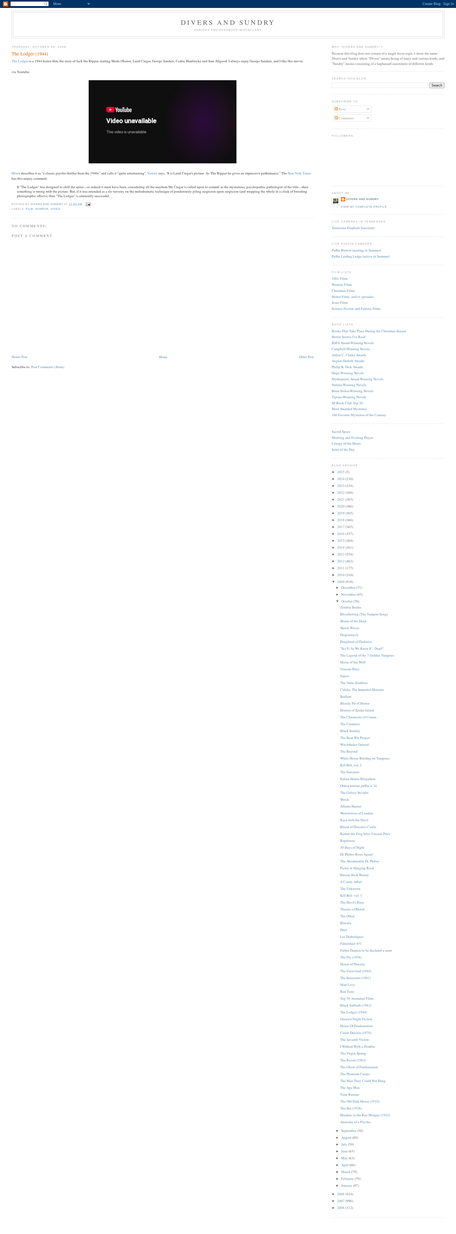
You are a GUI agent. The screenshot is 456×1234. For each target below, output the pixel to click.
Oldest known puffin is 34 (358, 785)
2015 (341, 540)
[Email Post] (88, 204)
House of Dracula (352, 964)
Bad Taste (347, 991)
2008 (341, 1194)
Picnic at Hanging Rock (357, 868)
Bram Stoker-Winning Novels (352, 390)
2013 (341, 554)
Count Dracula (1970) (355, 1032)
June (345, 1151)
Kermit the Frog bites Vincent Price (365, 833)
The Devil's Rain (352, 902)
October (347, 601)
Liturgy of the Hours (346, 443)
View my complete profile (364, 206)
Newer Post (19, 356)
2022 (341, 492)
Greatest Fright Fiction (356, 1019)
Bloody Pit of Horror (354, 703)
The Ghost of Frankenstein (359, 1067)
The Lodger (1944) (353, 1012)
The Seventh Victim (354, 1039)
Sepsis (344, 675)
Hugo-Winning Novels (348, 373)
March (346, 1171)
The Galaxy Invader (354, 792)
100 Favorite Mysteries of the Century (359, 414)
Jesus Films (340, 302)
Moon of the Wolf (352, 662)
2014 (341, 547)
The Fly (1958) (351, 957)
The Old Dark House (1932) (359, 1101)
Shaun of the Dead (353, 621)
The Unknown (350, 888)
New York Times (299, 173)
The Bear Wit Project (355, 737)
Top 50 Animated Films (357, 998)
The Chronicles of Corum (358, 717)
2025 (341, 471)
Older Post (306, 356)
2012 (341, 561)
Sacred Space (341, 431)
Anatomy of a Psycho (355, 1121)
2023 (341, 485)
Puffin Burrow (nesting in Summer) (356, 250)
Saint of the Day (343, 449)
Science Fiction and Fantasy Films (356, 308)
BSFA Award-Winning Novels (353, 342)
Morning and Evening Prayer (352, 437)
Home (163, 356)
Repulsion (347, 840)
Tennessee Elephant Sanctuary (353, 227)
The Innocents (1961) (355, 977)
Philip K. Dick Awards (347, 366)
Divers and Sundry (228, 22)
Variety (152, 173)
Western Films (342, 284)
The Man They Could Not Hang (363, 1080)
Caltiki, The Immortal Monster (362, 689)
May (345, 1158)
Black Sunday (350, 730)
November (349, 594)
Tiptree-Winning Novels (349, 397)
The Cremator (350, 724)
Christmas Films (343, 290)
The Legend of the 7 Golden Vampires (367, 655)
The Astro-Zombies (354, 682)
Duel (343, 929)
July (344, 1144)
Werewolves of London (356, 813)
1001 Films (340, 278)
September (349, 1130)
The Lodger (20, 61)
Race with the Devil (354, 820)
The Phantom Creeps (355, 1073)
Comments (346, 118)
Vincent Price (349, 669)
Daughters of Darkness (356, 641)
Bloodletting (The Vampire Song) (364, 614)
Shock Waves (349, 627)
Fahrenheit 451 (351, 943)
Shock (344, 799)
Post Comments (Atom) (47, 366)
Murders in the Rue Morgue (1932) (365, 1115)
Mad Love (347, 984)
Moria (16, 173)
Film (29, 208)
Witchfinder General (354, 744)
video (55, 208)
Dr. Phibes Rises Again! (356, 854)
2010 (341, 574)
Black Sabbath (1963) (355, 1005)
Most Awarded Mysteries (349, 408)
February (348, 1178)
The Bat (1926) (351, 1108)
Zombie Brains (350, 607)
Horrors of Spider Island (357, 710)
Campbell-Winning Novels (351, 349)
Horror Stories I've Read (348, 336)
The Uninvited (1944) (355, 971)
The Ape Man (350, 1087)
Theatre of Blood (352, 909)
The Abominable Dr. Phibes (359, 861)
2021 (341, 499)
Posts (342, 109)
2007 (341, 1200)
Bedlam (345, 696)
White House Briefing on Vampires (365, 758)
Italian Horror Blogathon (358, 778)
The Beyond (349, 751)
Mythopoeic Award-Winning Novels (357, 379)
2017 (341, 526)
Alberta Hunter (350, 806)
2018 (341, 520)
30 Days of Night (352, 847)
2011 (341, 568)
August (346, 1137)
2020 (341, 506)
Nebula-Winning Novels (349, 384)
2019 (341, 513)
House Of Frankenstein (356, 1025)
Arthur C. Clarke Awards (349, 355)
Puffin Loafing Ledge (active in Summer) (361, 256)
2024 (341, 478)
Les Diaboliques (351, 936)
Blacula (345, 922)
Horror (41, 208)
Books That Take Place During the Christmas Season (369, 331)
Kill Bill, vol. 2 (351, 765)
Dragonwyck (349, 634)
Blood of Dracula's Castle (358, 826)
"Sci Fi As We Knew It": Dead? (361, 648)
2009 (341, 581)
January (347, 1185)
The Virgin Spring (353, 1053)
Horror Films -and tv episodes (353, 296)
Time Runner (349, 1094)
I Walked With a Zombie (357, 1046)
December (348, 587)
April (345, 1164)
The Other (347, 916)
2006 (341, 1207)
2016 (341, 533)
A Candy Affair (351, 881)
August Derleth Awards (348, 360)
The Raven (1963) (353, 1060)
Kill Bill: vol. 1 (351, 895)
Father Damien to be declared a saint (366, 950)
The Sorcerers (349, 772)
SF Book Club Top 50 (347, 403)
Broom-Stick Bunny (354, 874)
